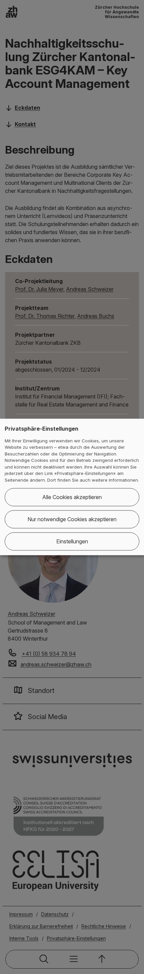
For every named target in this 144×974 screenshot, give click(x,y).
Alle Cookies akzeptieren (72, 497)
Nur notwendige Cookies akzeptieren (72, 519)
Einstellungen (72, 541)
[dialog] (72, 487)
